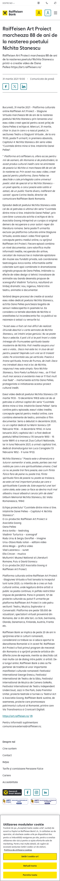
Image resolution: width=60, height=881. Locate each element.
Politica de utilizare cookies (18, 850)
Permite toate (30, 875)
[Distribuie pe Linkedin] (23, 86)
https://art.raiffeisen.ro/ (16, 716)
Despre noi (8, 3)
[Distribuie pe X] (15, 86)
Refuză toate (30, 865)
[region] (30, 848)
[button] (55, 13)
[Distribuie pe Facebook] (6, 86)
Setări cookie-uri (30, 856)
